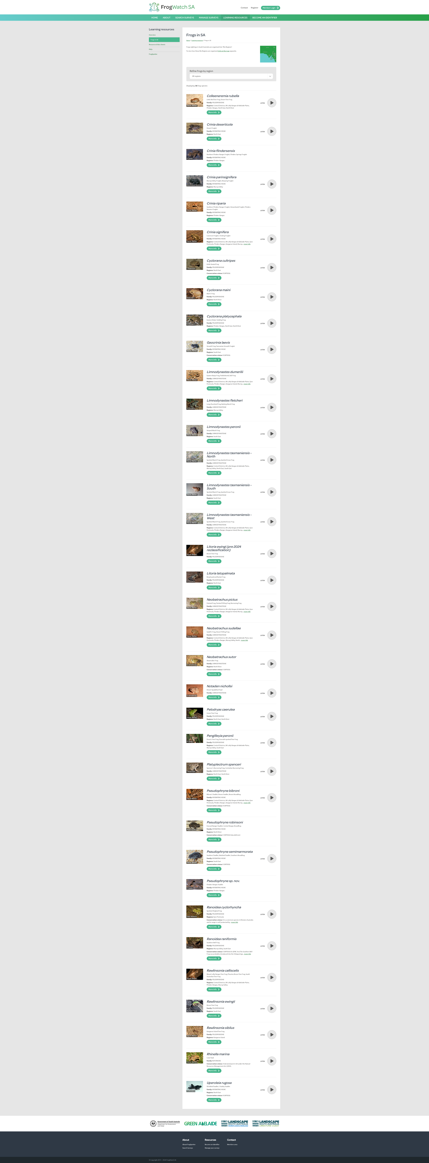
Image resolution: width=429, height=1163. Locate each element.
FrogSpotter (153, 54)
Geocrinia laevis (218, 342)
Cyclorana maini (218, 289)
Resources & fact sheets (157, 44)
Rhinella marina (218, 1054)
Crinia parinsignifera (221, 177)
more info (247, 244)
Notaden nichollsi (219, 686)
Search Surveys (187, 1148)
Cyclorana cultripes (221, 260)
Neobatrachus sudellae (224, 628)
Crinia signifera (218, 231)
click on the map (223, 51)
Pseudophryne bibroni (223, 790)
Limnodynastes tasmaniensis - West (229, 516)
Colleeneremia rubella (223, 95)
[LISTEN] (271, 102)
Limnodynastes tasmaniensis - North (229, 454)
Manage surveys (208, 17)
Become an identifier (264, 17)
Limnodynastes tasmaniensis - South (229, 486)
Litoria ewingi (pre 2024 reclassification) (224, 548)
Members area (232, 1144)
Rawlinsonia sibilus (220, 1027)
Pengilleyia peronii (220, 735)
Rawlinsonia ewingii (221, 1001)
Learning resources (235, 17)
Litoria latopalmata (221, 573)
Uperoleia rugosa (219, 1082)
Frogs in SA (154, 40)
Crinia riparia (216, 203)
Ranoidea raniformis (221, 938)
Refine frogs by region (201, 71)
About (166, 17)
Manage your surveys (212, 1148)
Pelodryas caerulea (221, 709)
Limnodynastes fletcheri (224, 400)
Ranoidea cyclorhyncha (224, 907)
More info (212, 112)
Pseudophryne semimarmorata (230, 851)
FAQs (150, 49)
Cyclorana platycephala (224, 316)
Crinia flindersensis (221, 150)
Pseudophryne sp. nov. (223, 880)
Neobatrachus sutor (221, 656)
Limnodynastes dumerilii (225, 371)
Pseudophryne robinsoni (225, 822)
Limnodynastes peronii (223, 426)
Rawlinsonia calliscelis (223, 970)
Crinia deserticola (219, 124)
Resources (210, 1139)
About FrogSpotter (189, 1144)
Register (254, 7)
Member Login (269, 7)
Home (154, 17)
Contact (244, 7)
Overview (152, 35)
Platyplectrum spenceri (224, 764)
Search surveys (184, 17)
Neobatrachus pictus (222, 599)
